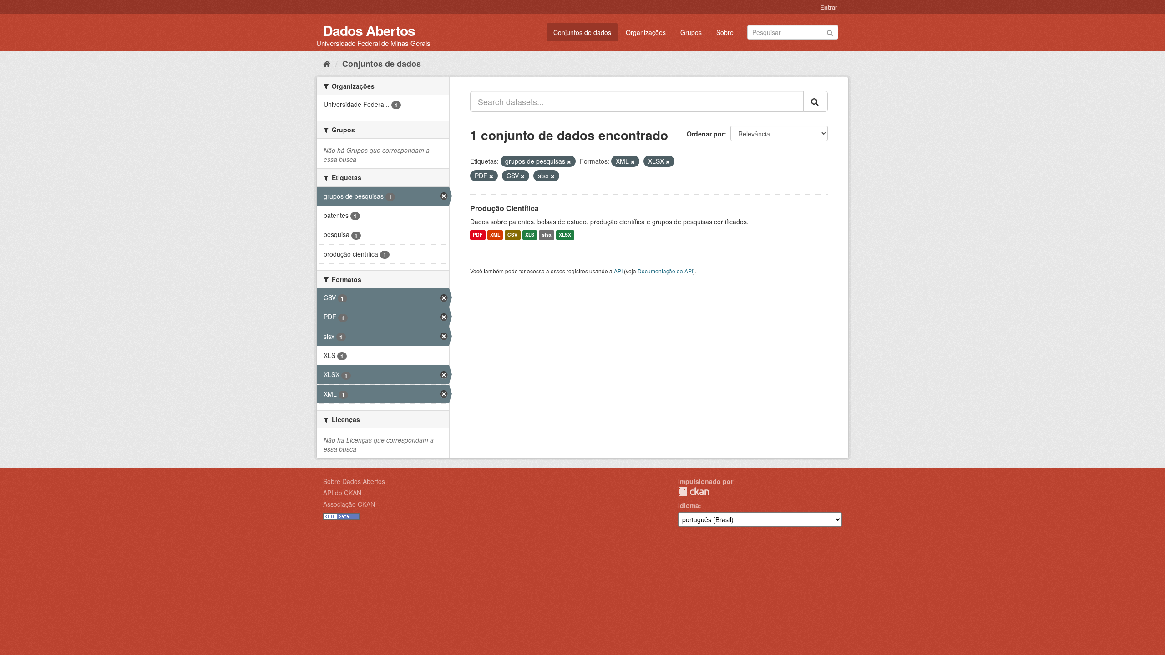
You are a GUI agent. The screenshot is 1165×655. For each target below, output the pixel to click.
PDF (477, 235)
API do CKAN (342, 492)
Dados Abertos (369, 30)
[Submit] (830, 31)
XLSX (565, 235)
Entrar (828, 7)
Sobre (725, 32)
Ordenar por (705, 133)
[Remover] (569, 161)
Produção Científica (504, 208)
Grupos (691, 32)
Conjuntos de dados (582, 32)
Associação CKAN (349, 504)
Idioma (688, 505)
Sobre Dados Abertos (354, 481)
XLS (529, 235)
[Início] (327, 63)
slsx (547, 235)
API (618, 271)
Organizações (646, 32)
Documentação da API (665, 271)
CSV (512, 235)
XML (495, 235)
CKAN (693, 491)
